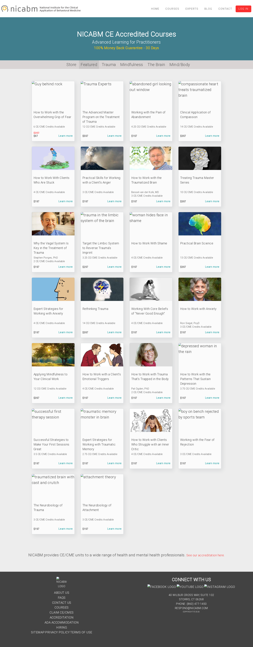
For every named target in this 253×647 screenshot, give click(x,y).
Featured (89, 64)
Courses (62, 607)
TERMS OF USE (81, 632)
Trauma (109, 64)
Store (71, 64)
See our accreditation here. (205, 555)
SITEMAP (38, 632)
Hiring (61, 627)
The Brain (156, 64)
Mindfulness (131, 64)
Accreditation (62, 617)
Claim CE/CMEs (62, 612)
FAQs (62, 597)
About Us (61, 592)
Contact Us (61, 602)
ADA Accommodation (62, 622)
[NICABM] (41, 11)
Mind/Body (180, 64)
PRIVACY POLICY (57, 632)
